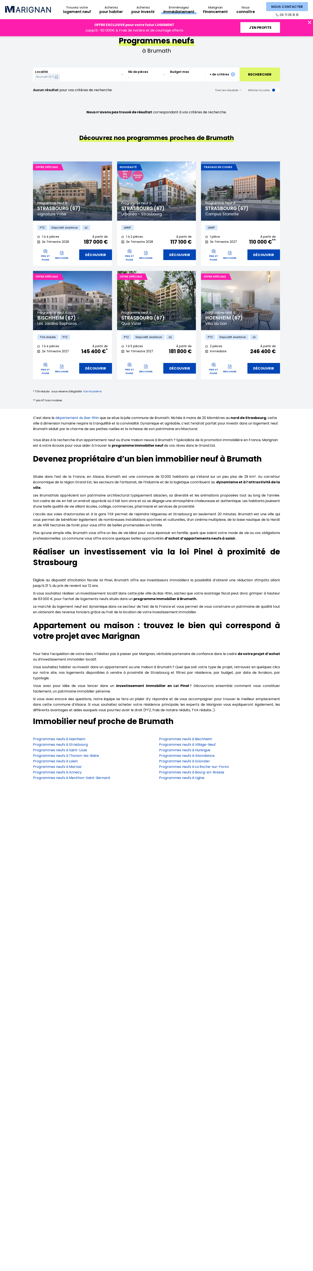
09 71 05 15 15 (289, 15)
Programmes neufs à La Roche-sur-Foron (194, 766)
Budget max (179, 72)
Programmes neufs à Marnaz (57, 766)
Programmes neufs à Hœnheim (59, 739)
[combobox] (79, 74)
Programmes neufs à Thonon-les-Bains (66, 755)
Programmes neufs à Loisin (55, 761)
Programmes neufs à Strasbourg (60, 744)
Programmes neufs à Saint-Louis (60, 750)
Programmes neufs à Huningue (184, 750)
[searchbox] (61, 77)
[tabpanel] (72, 191)
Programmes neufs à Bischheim (185, 739)
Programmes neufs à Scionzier (184, 761)
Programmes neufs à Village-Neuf (187, 744)
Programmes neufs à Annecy (57, 772)
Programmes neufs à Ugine (181, 777)
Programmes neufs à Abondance (187, 755)
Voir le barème (92, 391)
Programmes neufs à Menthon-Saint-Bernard (71, 777)
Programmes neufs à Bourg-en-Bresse (191, 772)
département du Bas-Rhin (77, 417)
